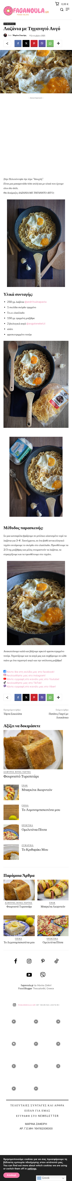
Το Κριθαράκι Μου (35, 849)
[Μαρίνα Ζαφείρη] (5, 35)
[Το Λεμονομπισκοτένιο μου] (11, 812)
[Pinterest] (34, 43)
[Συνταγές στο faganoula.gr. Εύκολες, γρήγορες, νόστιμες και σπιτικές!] (26, 10)
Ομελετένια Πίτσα (34, 829)
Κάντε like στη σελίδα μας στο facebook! (30, 671)
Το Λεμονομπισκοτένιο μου (41, 810)
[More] (58, 43)
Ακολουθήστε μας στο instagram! (25, 675)
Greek (45, 1177)
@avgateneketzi (35, 323)
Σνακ (25, 785)
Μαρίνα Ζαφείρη (19, 35)
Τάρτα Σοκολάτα (12, 713)
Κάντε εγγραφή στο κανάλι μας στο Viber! (31, 686)
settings (31, 1168)
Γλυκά (25, 805)
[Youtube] (29, 975)
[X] (26, 43)
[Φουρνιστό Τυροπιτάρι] (33, 749)
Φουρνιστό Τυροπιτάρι (21, 776)
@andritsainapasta (35, 301)
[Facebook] (18, 43)
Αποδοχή (11, 1175)
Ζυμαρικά (9, 24)
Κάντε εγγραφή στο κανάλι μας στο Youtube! (32, 679)
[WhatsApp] (50, 43)
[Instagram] (29, 961)
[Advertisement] (36, 136)
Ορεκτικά (27, 825)
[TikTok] (56, 961)
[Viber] (42, 43)
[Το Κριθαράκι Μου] (11, 852)
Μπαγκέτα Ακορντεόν (37, 790)
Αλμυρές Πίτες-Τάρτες (17, 772)
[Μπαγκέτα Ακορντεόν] (11, 792)
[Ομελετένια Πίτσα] (11, 832)
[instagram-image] (13, 1020)
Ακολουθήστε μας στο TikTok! (24, 682)
